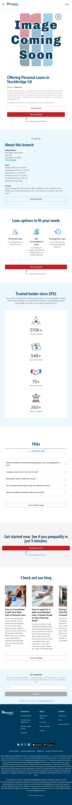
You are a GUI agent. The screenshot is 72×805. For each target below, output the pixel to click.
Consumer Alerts (63, 724)
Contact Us (62, 716)
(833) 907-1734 (38, 451)
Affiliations (40, 751)
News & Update (45, 726)
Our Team (43, 722)
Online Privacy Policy (46, 701)
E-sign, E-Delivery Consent (54, 751)
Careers (42, 730)
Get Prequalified (26, 716)
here (12, 103)
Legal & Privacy (14, 751)
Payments (24, 733)
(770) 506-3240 (10, 160)
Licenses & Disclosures (28, 751)
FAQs (60, 720)
